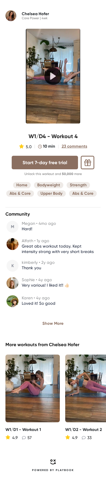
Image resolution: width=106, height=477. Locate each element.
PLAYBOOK (65, 470)
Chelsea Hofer (64, 344)
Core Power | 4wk (35, 18)
